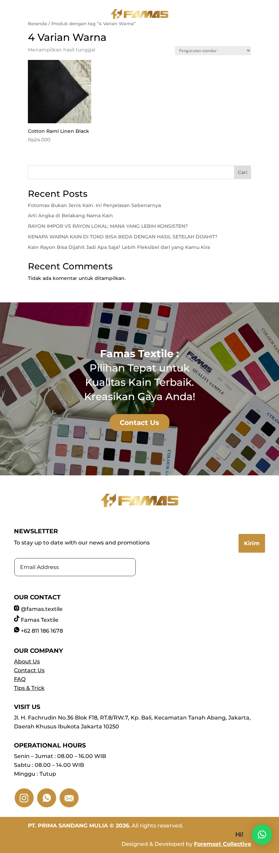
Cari (242, 172)
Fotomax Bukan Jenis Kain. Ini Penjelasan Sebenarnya (94, 205)
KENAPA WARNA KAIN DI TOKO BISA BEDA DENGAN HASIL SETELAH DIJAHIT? (122, 237)
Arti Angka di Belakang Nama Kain (70, 215)
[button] (262, 834)
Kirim (252, 543)
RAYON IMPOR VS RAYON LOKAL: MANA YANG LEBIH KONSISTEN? (108, 226)
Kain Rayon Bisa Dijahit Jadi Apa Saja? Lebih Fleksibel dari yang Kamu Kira (119, 247)
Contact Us (139, 422)
